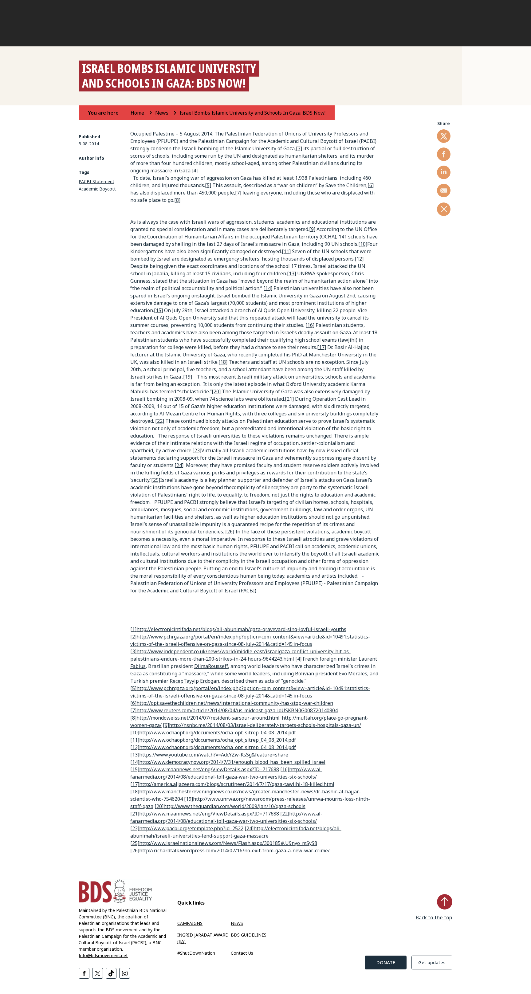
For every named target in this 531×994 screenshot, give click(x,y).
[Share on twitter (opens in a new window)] (443, 136)
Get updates (432, 962)
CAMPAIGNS (190, 923)
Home (137, 112)
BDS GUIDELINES (248, 935)
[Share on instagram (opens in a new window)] (124, 973)
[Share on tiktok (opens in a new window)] (111, 973)
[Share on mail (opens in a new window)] (443, 190)
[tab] (108, 112)
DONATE (385, 962)
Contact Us (242, 953)
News (161, 112)
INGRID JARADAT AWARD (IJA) (203, 938)
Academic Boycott (97, 189)
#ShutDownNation (196, 953)
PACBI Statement (96, 181)
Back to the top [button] (434, 917)
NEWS (237, 923)
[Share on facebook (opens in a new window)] (443, 154)
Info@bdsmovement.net (103, 955)
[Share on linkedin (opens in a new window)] (443, 172)
